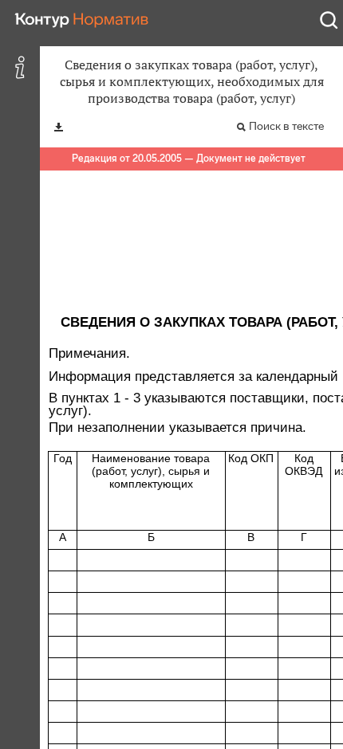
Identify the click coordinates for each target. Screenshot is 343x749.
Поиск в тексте (286, 126)
